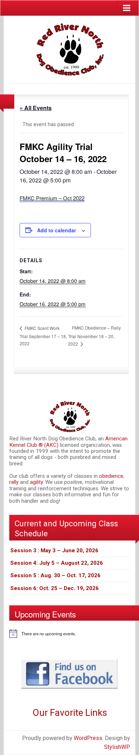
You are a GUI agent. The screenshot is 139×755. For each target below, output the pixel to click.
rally (14, 482)
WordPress (88, 738)
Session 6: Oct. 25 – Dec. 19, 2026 (54, 588)
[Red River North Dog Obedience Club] (69, 49)
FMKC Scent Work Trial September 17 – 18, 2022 (43, 335)
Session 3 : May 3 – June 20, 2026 (54, 550)
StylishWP (117, 747)
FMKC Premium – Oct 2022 (52, 198)
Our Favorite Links (69, 712)
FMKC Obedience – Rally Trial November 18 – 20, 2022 (94, 336)
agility (36, 482)
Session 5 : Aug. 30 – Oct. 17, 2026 (55, 575)
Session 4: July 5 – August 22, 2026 (56, 563)
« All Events (36, 108)
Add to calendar (56, 230)
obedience (111, 476)
